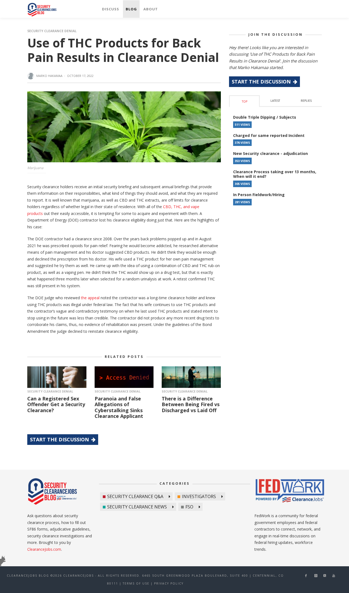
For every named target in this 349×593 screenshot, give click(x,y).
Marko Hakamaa (49, 76)
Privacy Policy (168, 583)
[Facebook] (306, 576)
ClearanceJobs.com (44, 549)
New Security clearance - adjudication (270, 153)
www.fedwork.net (290, 491)
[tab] (244, 101)
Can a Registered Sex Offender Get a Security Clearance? (56, 404)
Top (244, 101)
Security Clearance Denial (52, 31)
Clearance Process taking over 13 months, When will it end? (274, 174)
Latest (275, 101)
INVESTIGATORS (199, 496)
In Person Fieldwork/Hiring (259, 194)
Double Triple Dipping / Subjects (264, 117)
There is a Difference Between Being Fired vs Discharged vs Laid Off (190, 404)
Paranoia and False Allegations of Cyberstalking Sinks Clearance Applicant (119, 407)
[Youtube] (334, 576)
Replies (306, 101)
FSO (189, 507)
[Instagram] (315, 576)
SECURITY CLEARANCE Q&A (135, 496)
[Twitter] (325, 575)
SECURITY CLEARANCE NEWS (137, 507)
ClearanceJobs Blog (52, 491)
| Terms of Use (134, 583)
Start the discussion (60, 439)
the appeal (90, 297)
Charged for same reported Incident (269, 135)
